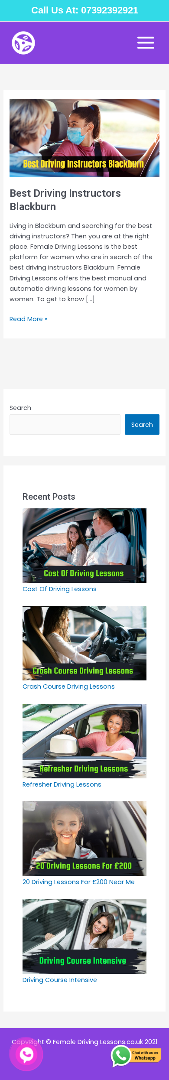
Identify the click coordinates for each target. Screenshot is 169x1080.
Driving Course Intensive (60, 980)
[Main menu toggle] (145, 42)
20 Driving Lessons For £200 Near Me (79, 882)
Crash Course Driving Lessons (70, 686)
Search (20, 407)
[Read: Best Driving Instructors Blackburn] (84, 137)
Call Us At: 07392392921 (84, 10)
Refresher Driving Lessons (62, 784)
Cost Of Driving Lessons (60, 589)
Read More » (29, 318)
